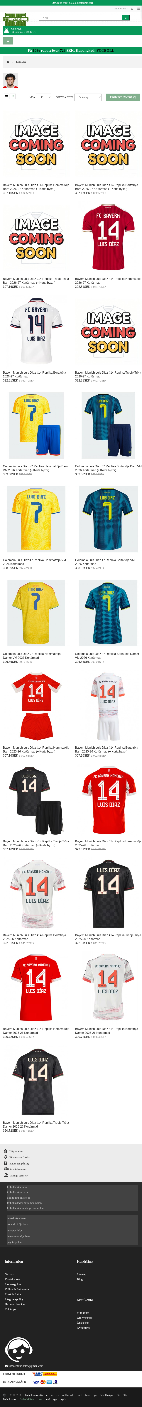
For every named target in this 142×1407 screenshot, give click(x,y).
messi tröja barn (16, 1218)
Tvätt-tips (10, 1309)
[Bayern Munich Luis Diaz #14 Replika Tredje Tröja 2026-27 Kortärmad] (108, 332)
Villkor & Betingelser (17, 1289)
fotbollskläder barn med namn (24, 1202)
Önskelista (83, 1322)
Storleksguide (13, 1284)
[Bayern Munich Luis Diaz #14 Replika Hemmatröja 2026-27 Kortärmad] (108, 238)
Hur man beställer (15, 1304)
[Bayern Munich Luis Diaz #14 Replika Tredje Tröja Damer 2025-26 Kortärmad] (36, 1082)
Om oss (9, 1274)
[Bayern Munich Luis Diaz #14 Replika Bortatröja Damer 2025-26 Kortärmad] (108, 988)
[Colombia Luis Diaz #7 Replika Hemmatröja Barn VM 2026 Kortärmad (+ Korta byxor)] (36, 425)
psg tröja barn (15, 1242)
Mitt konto (83, 1312)
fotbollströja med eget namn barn (26, 1208)
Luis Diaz (21, 61)
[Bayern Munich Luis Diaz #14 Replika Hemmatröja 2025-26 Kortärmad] (108, 800)
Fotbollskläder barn (31, 1399)
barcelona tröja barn (19, 1236)
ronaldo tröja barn (17, 1224)
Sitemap (81, 1274)
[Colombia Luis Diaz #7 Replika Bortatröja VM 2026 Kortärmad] (108, 519)
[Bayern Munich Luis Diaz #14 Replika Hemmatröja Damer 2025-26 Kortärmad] (36, 988)
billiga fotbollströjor (18, 1197)
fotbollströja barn (17, 1187)
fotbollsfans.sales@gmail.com (26, 1366)
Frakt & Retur (13, 1294)
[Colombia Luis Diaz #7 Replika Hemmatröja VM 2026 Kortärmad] (36, 519)
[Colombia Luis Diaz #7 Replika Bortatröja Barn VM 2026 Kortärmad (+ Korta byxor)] (108, 425)
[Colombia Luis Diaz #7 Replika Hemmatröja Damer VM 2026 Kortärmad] (36, 613)
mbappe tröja (15, 1230)
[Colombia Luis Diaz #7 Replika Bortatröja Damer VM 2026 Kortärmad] (108, 613)
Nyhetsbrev (83, 1327)
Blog (80, 1279)
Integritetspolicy (14, 1299)
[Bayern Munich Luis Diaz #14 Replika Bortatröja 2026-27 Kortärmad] (36, 332)
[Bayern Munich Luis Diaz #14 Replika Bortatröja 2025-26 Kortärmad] (36, 894)
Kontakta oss (12, 1279)
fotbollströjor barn (17, 1192)
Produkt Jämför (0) (123, 97)
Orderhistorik (84, 1317)
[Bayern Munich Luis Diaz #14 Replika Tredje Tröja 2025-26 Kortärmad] (108, 894)
